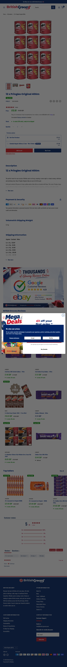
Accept (32, 338)
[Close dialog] (63, 315)
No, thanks (44, 349)
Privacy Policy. (18, 334)
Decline (51, 338)
